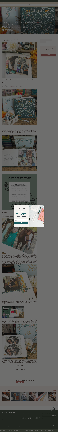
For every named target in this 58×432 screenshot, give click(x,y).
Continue (21, 222)
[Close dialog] (43, 206)
